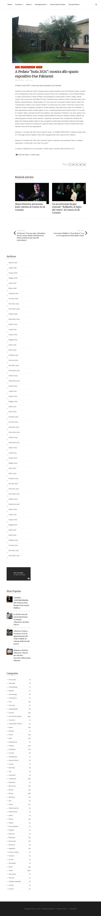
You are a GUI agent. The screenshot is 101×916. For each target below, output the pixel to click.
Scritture (18, 4)
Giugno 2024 (13, 396)
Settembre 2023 (14, 442)
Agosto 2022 (13, 509)
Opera (11, 804)
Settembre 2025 (14, 319)
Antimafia (12, 683)
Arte (17, 67)
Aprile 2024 (12, 406)
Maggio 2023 (13, 463)
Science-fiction (14, 852)
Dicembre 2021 (14, 550)
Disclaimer (73, 909)
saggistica (12, 848)
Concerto (12, 720)
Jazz (10, 771)
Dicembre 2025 (14, 304)
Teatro (39, 67)
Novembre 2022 (14, 494)
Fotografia (12, 749)
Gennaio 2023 (13, 484)
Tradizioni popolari (15, 881)
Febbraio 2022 (13, 540)
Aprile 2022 (12, 530)
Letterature (12, 779)
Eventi (11, 735)
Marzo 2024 (12, 412)
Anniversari (12, 680)
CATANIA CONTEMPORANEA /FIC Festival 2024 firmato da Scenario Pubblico (21, 603)
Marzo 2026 (12, 288)
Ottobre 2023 (13, 437)
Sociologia (12, 863)
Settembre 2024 (14, 381)
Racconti (11, 834)
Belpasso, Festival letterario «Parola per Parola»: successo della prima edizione (22, 655)
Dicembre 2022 (14, 489)
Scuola (11, 859)
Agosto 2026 (13, 262)
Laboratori (12, 775)
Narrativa (12, 797)
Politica (11, 823)
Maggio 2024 (13, 401)
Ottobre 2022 (13, 499)
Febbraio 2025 (13, 355)
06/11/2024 (29, 80)
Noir (10, 801)
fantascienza (13, 742)
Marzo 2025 (12, 350)
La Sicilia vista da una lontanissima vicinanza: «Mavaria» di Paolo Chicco (21, 619)
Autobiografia (13, 709)
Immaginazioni (40, 4)
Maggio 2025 (13, 340)
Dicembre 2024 (14, 365)
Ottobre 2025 (13, 314)
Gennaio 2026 (13, 298)
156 (66, 164)
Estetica (11, 731)
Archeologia (13, 694)
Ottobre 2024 (13, 376)
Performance (13, 812)
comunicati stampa (27, 67)
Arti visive (12, 705)
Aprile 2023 (12, 468)
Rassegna (12, 837)
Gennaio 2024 (13, 422)
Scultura (11, 856)
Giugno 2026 (13, 273)
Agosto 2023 (13, 448)
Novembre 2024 (14, 370)
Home (10, 4)
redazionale (19, 80)
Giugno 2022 (13, 520)
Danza (11, 727)
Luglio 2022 (12, 514)
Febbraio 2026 (13, 293)
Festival (11, 746)
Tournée (11, 878)
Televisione (12, 874)
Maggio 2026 (13, 278)
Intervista (12, 768)
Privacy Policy (61, 909)
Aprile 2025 (12, 345)
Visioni (28, 4)
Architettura (13, 698)
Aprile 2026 (12, 283)
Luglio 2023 (12, 453)
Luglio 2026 (13, 268)
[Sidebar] (96, 5)
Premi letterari (13, 826)
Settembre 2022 (14, 504)
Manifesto (12, 782)
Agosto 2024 (13, 386)
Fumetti (11, 753)
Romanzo (12, 845)
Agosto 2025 (13, 324)
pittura (11, 815)
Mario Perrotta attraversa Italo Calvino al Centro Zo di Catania (30, 207)
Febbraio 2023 (13, 478)
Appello (11, 691)
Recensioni (12, 841)
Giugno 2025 (13, 334)
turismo (11, 885)
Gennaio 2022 (13, 545)
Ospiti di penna (14, 808)
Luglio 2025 (12, 329)
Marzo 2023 (12, 473)
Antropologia (13, 687)
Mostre (11, 790)
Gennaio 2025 (13, 360)
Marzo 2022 (12, 535)
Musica (11, 793)
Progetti (11, 830)
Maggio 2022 (13, 525)
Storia (10, 867)
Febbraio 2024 (13, 417)
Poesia (11, 819)
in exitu (11, 764)
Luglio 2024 (12, 391)
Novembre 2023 (14, 432)
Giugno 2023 (13, 458)
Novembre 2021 (14, 556)
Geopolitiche (13, 757)
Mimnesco (12, 786)
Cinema (11, 713)
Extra (10, 738)
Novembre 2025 (14, 309)
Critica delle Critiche (57, 4)
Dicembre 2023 (14, 427)
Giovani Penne (74, 4)
